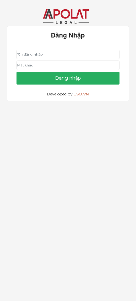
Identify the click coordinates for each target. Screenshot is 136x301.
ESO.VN (81, 93)
